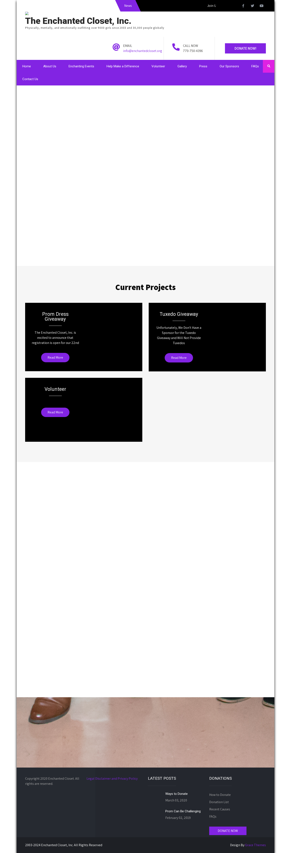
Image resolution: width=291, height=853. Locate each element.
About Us (49, 66)
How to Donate (220, 794)
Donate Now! (245, 48)
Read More (55, 357)
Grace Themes (255, 845)
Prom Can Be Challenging (183, 811)
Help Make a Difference (123, 66)
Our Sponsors (229, 66)
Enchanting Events (81, 66)
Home (26, 66)
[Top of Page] (279, 843)
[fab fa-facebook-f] (243, 6)
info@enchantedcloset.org (142, 51)
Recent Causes (219, 809)
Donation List (219, 802)
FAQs (255, 66)
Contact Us (30, 79)
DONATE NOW (228, 830)
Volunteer (158, 66)
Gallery (182, 66)
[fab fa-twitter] (252, 6)
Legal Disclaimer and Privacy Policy (112, 778)
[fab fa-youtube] (261, 6)
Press (203, 66)
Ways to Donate (176, 794)
